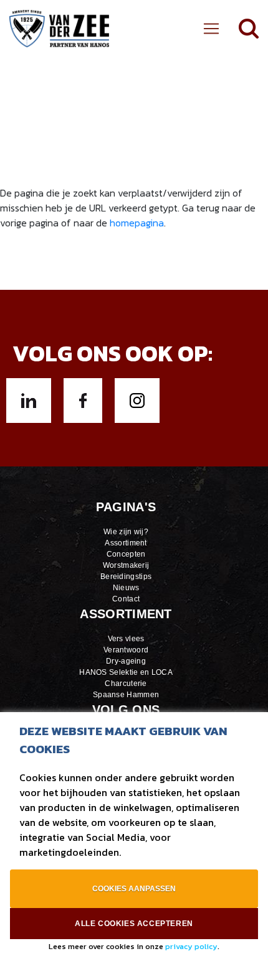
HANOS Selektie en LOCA (126, 672)
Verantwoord (125, 650)
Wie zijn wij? (125, 531)
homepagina (137, 222)
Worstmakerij (126, 565)
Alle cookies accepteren (134, 923)
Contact (126, 599)
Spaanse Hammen (126, 694)
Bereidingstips (125, 576)
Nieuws (126, 587)
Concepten (126, 554)
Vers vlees (126, 638)
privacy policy (191, 946)
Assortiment (125, 543)
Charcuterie (125, 683)
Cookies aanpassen (134, 888)
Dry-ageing (126, 661)
